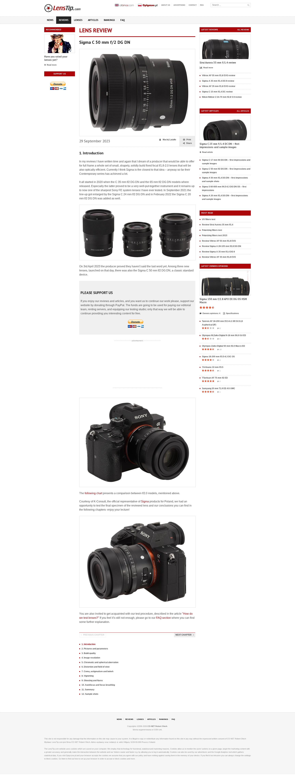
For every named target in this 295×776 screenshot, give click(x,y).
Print (188, 139)
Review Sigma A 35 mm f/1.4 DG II (218, 252)
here (64, 759)
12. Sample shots (90, 694)
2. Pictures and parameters (95, 648)
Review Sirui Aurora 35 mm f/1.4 (217, 224)
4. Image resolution (91, 658)
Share (189, 143)
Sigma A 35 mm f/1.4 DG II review (218, 81)
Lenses (78, 20)
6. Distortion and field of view (95, 667)
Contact (193, 5)
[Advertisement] (137, 364)
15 (221, 349)
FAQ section (163, 617)
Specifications (232, 313)
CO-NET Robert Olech (157, 726)
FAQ (122, 20)
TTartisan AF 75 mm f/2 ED (215, 378)
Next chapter (183, 635)
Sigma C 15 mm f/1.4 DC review (217, 92)
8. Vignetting (88, 676)
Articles (93, 20)
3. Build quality (89, 653)
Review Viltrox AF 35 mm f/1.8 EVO (219, 257)
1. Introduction (88, 644)
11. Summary (88, 689)
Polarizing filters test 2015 (214, 235)
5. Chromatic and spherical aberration (100, 662)
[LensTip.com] (67, 7)
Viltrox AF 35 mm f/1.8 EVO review (218, 86)
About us (165, 5)
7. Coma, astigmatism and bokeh (97, 671)
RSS (202, 5)
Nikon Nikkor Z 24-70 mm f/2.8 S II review (222, 97)
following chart (93, 493)
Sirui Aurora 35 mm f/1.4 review (218, 62)
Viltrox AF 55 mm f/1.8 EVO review (218, 75)
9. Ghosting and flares (92, 680)
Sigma (145, 501)
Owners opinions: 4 (211, 313)
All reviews (243, 30)
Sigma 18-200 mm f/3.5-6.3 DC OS (218, 356)
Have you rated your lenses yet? (55, 58)
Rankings (109, 20)
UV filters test (208, 219)
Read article (207, 152)
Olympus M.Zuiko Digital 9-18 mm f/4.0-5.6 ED (224, 335)
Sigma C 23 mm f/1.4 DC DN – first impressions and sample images (219, 145)
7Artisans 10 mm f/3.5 (212, 367)
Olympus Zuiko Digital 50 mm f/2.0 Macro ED (223, 346)
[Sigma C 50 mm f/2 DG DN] (137, 50)
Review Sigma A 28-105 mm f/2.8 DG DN (221, 246)
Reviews (63, 20)
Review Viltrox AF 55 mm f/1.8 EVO (219, 241)
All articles (243, 111)
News (50, 20)
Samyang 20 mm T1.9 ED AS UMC (218, 388)
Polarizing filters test (212, 230)
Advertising (179, 5)
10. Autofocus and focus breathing (98, 685)
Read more (52, 65)
